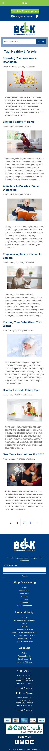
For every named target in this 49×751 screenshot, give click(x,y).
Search (41, 42)
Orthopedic (24, 603)
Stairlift (24, 617)
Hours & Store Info (24, 688)
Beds (24, 587)
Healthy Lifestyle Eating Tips (21, 390)
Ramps (24, 623)
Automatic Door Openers (24, 635)
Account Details (24, 656)
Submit (24, 576)
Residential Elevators (24, 629)
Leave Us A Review (24, 662)
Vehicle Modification (24, 641)
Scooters (24, 596)
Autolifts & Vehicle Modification (24, 632)
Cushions (24, 599)
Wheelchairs (24, 590)
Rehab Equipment (24, 606)
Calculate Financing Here (25, 11)
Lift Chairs (24, 593)
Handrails (24, 626)
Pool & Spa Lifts (24, 638)
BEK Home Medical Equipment (27, 749)
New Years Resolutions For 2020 (23, 454)
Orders (24, 653)
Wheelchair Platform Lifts (24, 620)
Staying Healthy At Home (19, 121)
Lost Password (24, 659)
